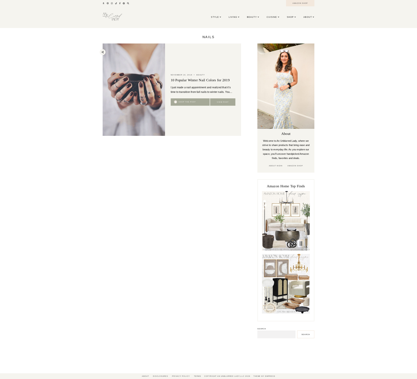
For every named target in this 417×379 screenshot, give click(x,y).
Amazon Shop (295, 166)
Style (215, 17)
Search (261, 329)
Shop (290, 17)
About (307, 17)
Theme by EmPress (264, 376)
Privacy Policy (181, 376)
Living (233, 17)
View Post (223, 102)
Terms (197, 376)
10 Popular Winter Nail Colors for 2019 (200, 80)
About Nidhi (276, 166)
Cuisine (272, 17)
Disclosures (160, 376)
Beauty (252, 17)
